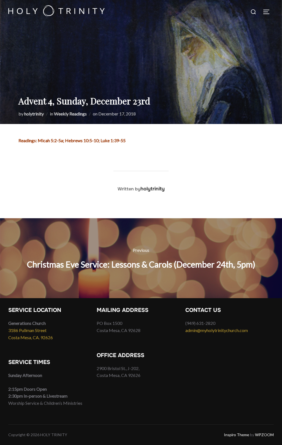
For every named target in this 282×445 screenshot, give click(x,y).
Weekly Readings (70, 113)
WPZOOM (264, 434)
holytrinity (34, 113)
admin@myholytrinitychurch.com (216, 330)
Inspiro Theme (236, 434)
